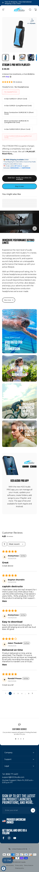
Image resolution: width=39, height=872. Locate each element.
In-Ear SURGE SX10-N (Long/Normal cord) (18, 137)
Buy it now (19, 186)
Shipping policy (19, 868)
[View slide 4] (23, 739)
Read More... (7, 154)
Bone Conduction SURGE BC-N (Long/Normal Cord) (16, 121)
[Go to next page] (33, 693)
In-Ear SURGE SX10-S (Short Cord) (17, 129)
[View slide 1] (15, 739)
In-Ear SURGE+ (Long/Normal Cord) (18, 106)
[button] (7, 82)
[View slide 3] (21, 739)
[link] (8, 300)
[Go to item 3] (22, 57)
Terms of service (28, 865)
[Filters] (4, 544)
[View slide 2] (18, 739)
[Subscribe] (33, 810)
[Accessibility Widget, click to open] (3, 868)
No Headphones (10, 92)
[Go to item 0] (5, 57)
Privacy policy (19, 865)
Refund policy (10, 865)
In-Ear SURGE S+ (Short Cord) (15, 99)
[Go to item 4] (31, 57)
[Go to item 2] (14, 57)
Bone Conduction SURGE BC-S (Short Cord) (19, 113)
